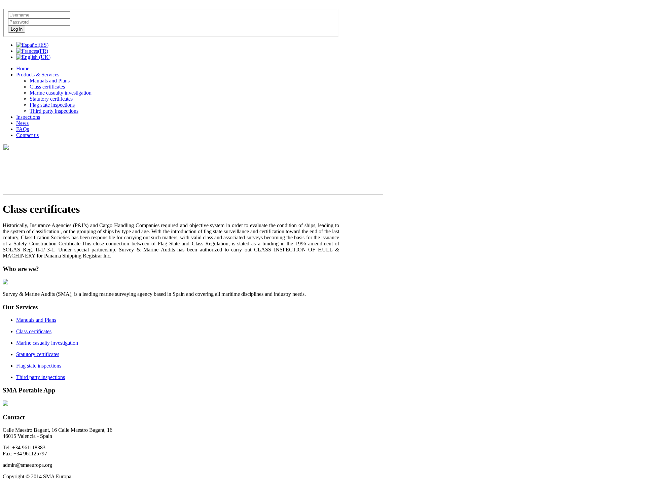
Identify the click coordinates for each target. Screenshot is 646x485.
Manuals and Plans (36, 320)
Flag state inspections (38, 366)
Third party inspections (40, 377)
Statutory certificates (37, 354)
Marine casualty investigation (47, 343)
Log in (17, 29)
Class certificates (33, 331)
